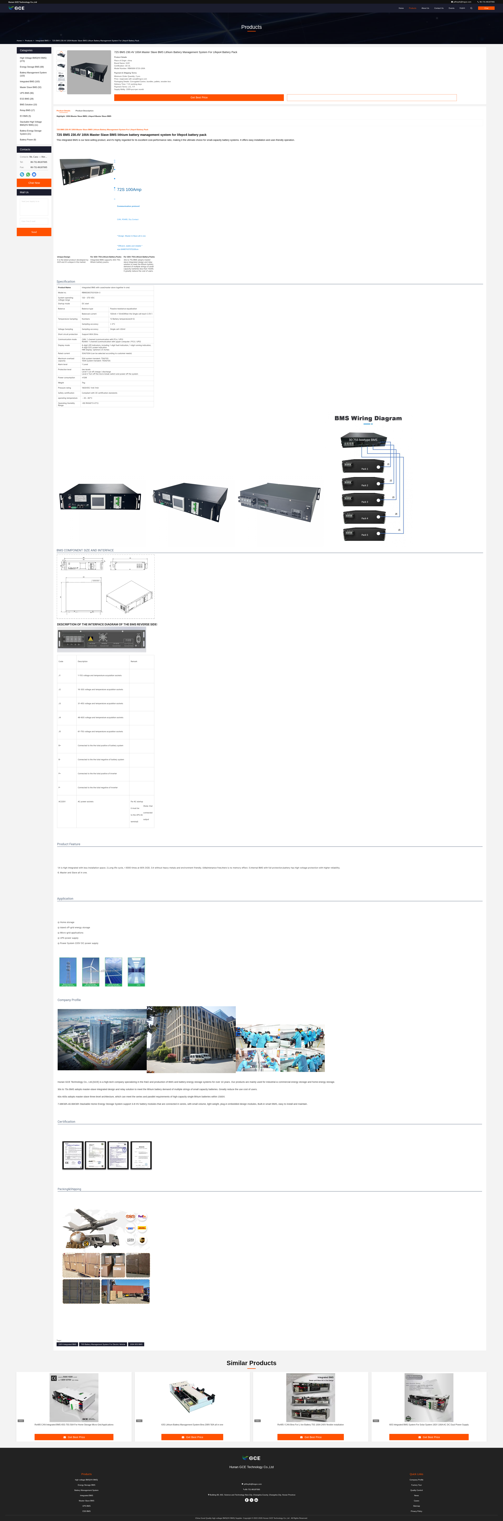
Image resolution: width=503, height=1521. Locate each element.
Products (412, 8)
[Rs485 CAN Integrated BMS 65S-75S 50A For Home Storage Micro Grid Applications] (74, 1397)
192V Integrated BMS (67, 1344)
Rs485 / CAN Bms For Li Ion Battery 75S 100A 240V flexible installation (310, 1425)
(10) (28, 104)
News (416, 1495)
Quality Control (416, 1490)
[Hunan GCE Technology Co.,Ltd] (16, 8)
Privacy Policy (416, 1511)
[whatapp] (28, 174)
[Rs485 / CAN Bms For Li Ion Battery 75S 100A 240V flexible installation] (310, 1397)
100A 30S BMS (136, 1344)
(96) (27, 93)
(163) (30, 81)
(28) (27, 99)
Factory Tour (416, 1485)
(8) (28, 140)
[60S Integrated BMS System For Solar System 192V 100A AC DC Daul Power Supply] (429, 1397)
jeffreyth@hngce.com (463, 2)
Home (401, 8)
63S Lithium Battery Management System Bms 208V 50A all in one (192, 1425)
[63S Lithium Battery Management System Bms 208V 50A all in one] (192, 1397)
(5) (25, 116)
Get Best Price (199, 97)
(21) (31, 132)
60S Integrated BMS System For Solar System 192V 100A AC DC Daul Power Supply (429, 1425)
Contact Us (439, 8)
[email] (34, 174)
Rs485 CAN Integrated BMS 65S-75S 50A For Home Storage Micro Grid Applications (74, 1425)
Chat (486, 8)
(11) (31, 123)
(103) (33, 74)
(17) (27, 110)
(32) (30, 87)
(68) (32, 67)
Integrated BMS (42, 41)
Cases (416, 1501)
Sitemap (416, 1506)
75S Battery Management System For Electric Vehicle (103, 1344)
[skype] (22, 174)
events (451, 8)
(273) (33, 59)
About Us (425, 8)
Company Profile (416, 1480)
